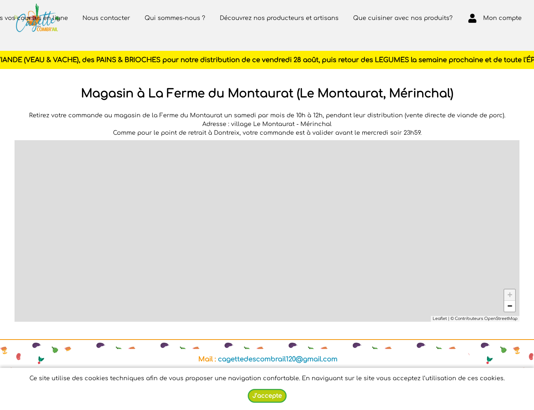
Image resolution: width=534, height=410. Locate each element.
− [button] (509, 305)
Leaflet (440, 318)
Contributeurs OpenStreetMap (486, 318)
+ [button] (509, 294)
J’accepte (267, 396)
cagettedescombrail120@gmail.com (277, 359)
